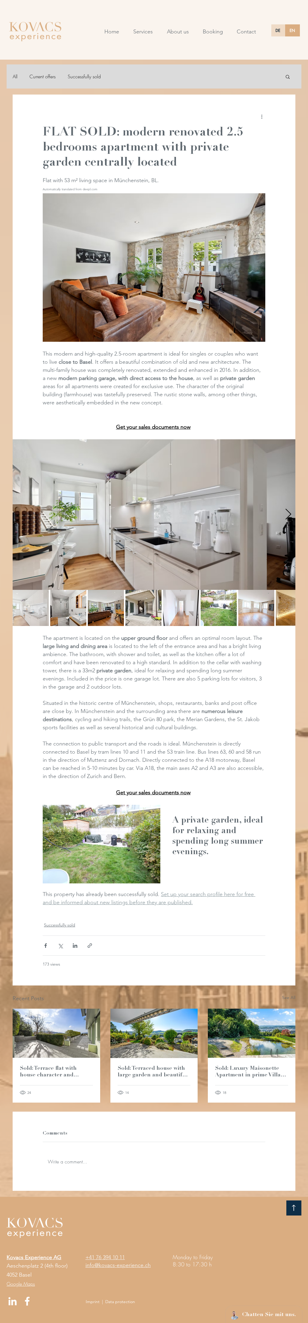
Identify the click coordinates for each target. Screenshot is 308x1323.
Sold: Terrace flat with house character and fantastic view (48, 1072)
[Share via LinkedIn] (75, 945)
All (15, 76)
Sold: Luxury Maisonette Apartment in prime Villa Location (248, 1072)
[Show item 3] (106, 608)
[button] (288, 76)
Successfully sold (84, 76)
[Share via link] (90, 945)
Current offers (42, 76)
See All (288, 997)
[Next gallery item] (288, 515)
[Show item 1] (31, 608)
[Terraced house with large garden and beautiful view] (154, 1033)
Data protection (120, 1301)
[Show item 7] (256, 608)
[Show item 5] (181, 608)
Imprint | (95, 1301)
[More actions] (261, 116)
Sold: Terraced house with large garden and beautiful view (152, 1072)
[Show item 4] (143, 608)
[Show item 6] (219, 608)
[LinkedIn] (12, 1301)
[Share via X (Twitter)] (60, 945)
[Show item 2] (68, 608)
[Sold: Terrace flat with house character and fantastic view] (56, 1033)
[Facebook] (27, 1301)
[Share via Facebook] (45, 945)
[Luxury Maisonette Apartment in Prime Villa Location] (251, 1033)
